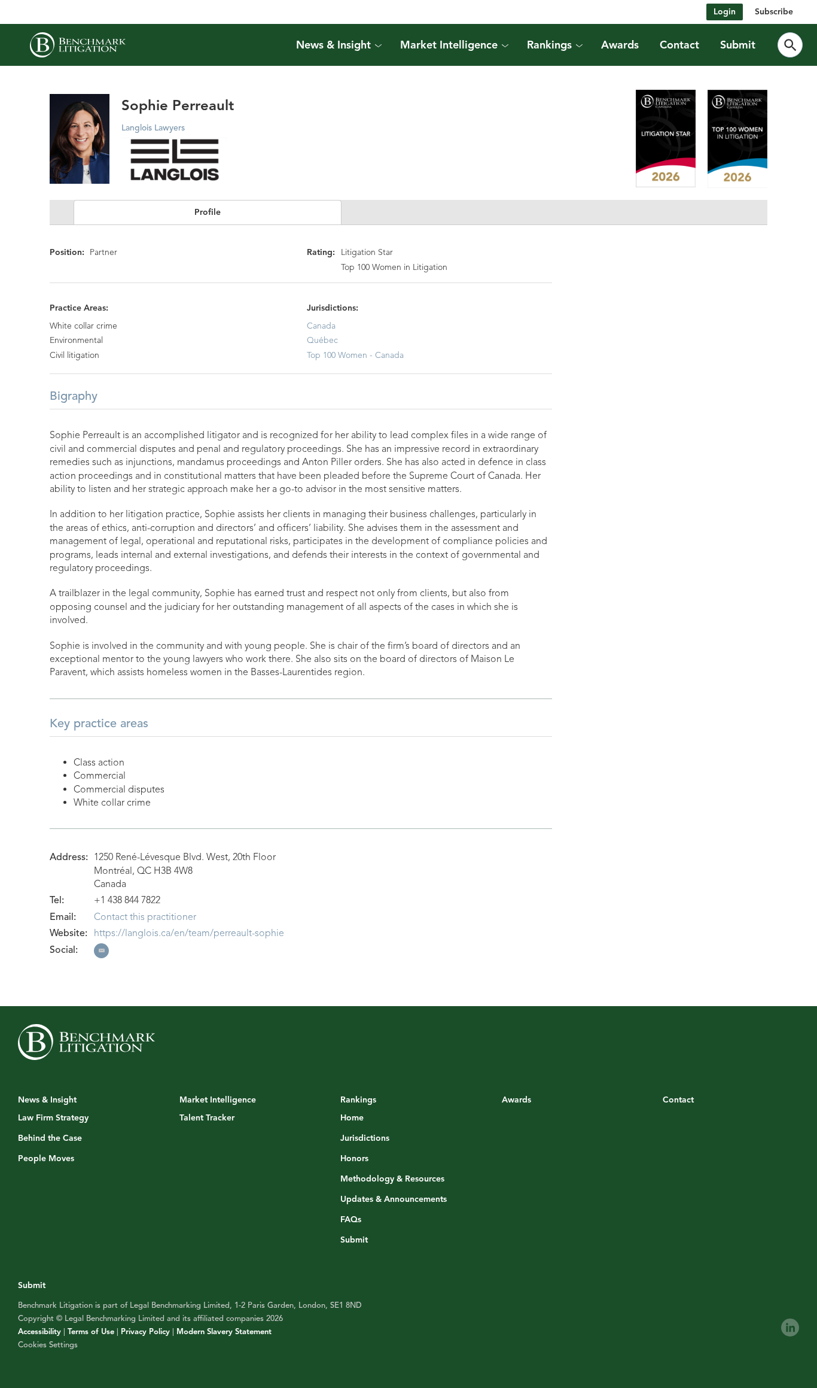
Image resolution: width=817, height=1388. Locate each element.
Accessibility (39, 1332)
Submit (737, 44)
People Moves (46, 1159)
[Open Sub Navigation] (377, 45)
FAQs (350, 1220)
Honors (354, 1159)
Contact (679, 44)
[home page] (78, 45)
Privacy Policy (145, 1332)
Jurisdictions (364, 1138)
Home (352, 1118)
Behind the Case (50, 1138)
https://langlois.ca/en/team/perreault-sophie (189, 933)
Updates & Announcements (393, 1199)
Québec (322, 340)
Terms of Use (91, 1332)
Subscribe (774, 12)
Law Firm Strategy (53, 1118)
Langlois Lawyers (153, 128)
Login (725, 12)
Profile (207, 212)
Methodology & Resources (392, 1179)
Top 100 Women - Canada (355, 355)
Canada (321, 326)
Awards (620, 44)
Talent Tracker (206, 1118)
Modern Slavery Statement (224, 1332)
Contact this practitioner (145, 917)
